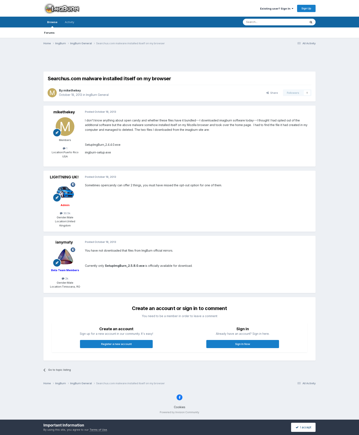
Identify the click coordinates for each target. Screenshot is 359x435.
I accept (305, 427)
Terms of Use (98, 429)
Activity (69, 22)
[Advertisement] (179, 61)
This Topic (294, 21)
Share (273, 92)
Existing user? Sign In (276, 8)
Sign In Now (242, 344)
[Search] (311, 22)
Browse (52, 22)
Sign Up (306, 8)
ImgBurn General (97, 94)
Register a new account (116, 344)
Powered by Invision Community (179, 412)
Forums (49, 32)
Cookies (179, 407)
